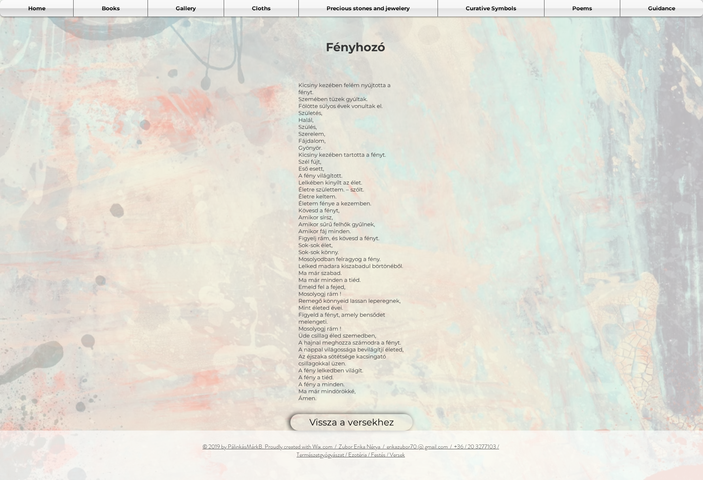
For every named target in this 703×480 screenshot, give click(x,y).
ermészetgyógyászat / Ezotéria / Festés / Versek (352, 454)
